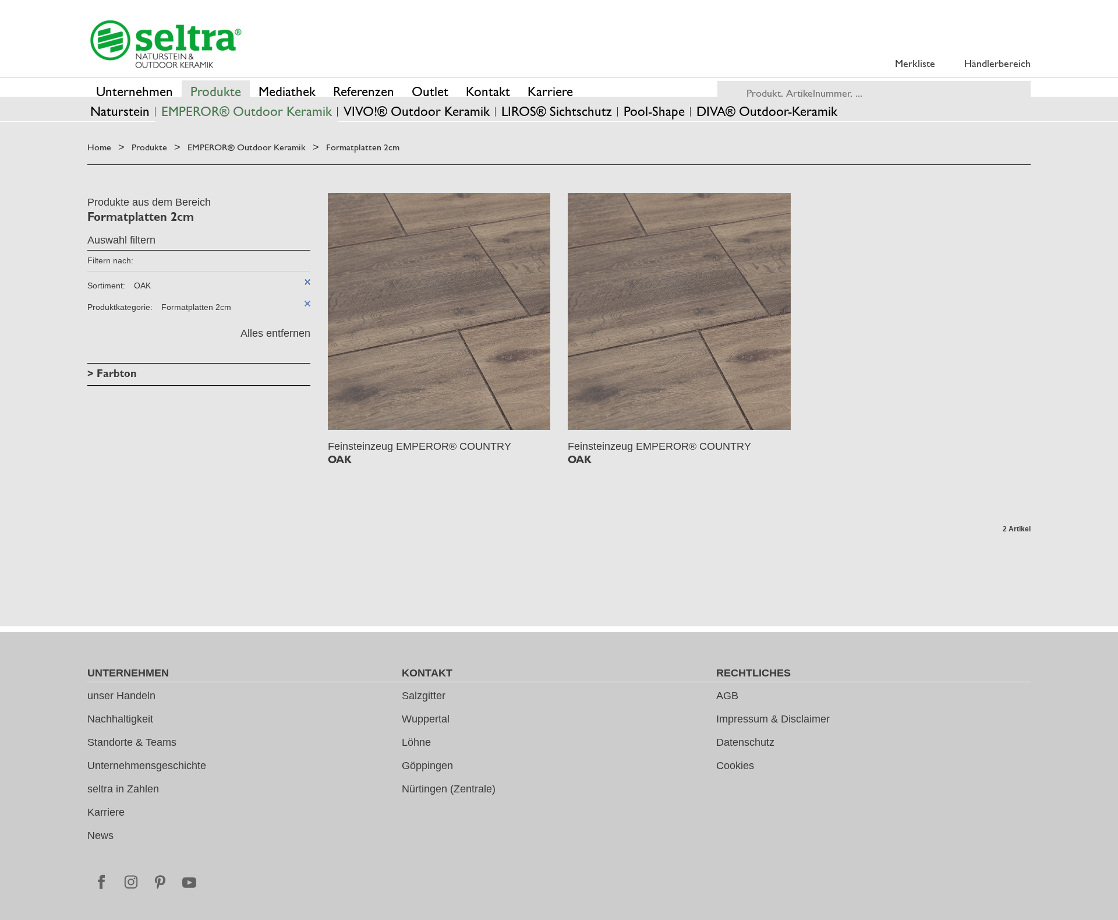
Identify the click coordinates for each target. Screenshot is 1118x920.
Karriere (106, 812)
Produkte (149, 147)
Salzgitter (423, 696)
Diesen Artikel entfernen (307, 282)
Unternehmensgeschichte (146, 765)
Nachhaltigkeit (120, 719)
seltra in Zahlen (123, 789)
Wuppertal (426, 719)
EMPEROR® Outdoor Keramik (246, 147)
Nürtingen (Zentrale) (449, 789)
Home (99, 147)
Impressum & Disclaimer (773, 719)
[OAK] (439, 311)
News (100, 835)
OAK (340, 459)
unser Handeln (121, 696)
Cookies (735, 765)
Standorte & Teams (131, 742)
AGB (727, 696)
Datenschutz (745, 742)
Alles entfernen (275, 333)
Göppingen (427, 765)
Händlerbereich (997, 63)
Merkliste (915, 63)
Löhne (416, 742)
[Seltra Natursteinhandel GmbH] (166, 44)
